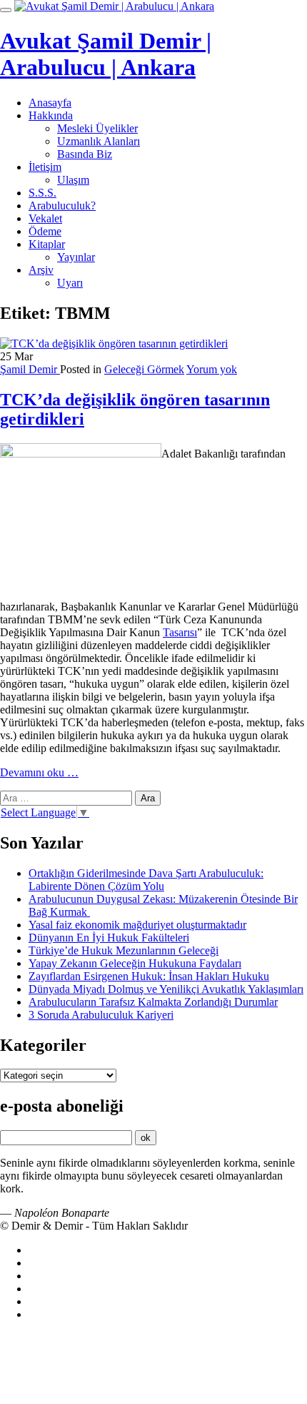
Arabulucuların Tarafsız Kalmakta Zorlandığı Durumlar (153, 1002)
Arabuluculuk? (62, 205)
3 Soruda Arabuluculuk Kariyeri (101, 1015)
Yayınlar (76, 257)
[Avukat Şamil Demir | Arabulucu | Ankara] (114, 6)
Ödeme (45, 231)
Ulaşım (73, 180)
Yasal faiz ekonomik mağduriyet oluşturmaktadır (137, 925)
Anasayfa (50, 103)
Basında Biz (84, 154)
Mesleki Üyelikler (97, 128)
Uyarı (70, 283)
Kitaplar (47, 244)
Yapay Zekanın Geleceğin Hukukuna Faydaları (135, 963)
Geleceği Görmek (144, 369)
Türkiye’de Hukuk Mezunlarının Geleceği (123, 950)
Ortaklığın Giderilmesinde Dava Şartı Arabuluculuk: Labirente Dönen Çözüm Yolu (146, 879)
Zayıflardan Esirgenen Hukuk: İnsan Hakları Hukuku (149, 976)
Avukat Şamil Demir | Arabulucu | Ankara (105, 54)
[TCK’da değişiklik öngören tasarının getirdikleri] (114, 343)
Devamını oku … (39, 772)
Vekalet (45, 218)
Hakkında (51, 115)
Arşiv (41, 270)
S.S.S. (42, 193)
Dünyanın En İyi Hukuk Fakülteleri (109, 937)
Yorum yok (211, 369)
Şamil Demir (30, 369)
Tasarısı (180, 632)
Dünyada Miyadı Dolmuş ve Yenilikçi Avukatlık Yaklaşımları (166, 989)
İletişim (45, 167)
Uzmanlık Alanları (98, 141)
